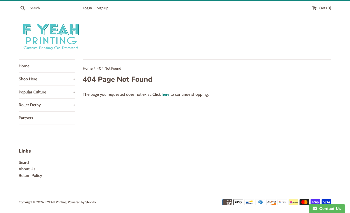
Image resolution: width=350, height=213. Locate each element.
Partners (26, 117)
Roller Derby (47, 104)
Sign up (102, 8)
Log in (87, 8)
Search (24, 162)
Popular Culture (47, 92)
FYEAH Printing (55, 202)
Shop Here (47, 79)
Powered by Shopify (82, 202)
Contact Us (329, 208)
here (165, 94)
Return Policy (30, 175)
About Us (27, 168)
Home (24, 65)
